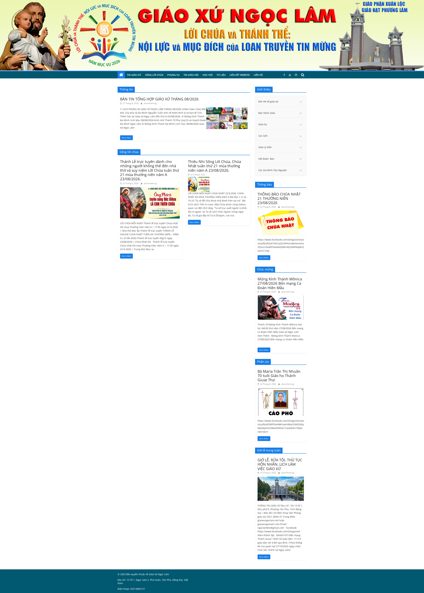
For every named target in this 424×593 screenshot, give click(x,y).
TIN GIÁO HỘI (191, 74)
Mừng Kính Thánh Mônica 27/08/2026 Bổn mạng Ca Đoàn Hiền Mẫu (280, 283)
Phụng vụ (173, 74)
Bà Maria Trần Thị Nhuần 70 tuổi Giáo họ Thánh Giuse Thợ (279, 375)
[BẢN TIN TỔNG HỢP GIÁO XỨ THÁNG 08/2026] (227, 109)
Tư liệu (221, 74)
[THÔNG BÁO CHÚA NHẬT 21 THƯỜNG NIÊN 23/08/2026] (281, 212)
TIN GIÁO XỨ (134, 74)
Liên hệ (258, 74)
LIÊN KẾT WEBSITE (240, 74)
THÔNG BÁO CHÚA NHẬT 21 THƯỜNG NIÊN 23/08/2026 (279, 198)
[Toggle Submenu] (300, 101)
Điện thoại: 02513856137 (131, 588)
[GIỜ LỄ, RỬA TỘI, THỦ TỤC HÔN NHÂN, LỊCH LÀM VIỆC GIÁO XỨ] (281, 478)
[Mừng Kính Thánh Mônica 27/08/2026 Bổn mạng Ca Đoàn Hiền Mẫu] (281, 297)
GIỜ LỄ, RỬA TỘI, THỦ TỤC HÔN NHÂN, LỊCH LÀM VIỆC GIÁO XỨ (280, 464)
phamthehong (150, 103)
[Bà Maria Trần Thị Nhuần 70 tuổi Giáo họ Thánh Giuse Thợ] (281, 389)
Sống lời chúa (154, 74)
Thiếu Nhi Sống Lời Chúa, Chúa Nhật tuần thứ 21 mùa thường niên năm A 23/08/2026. (214, 166)
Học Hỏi (208, 74)
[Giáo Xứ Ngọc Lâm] (121, 74)
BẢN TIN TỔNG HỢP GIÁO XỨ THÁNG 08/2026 (159, 98)
